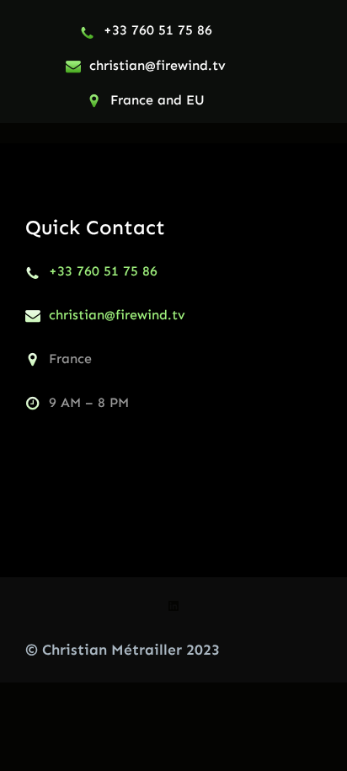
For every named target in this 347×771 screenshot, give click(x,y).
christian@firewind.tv (157, 65)
